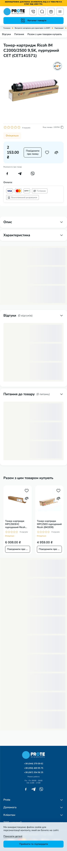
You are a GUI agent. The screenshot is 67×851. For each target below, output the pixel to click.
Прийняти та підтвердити (33, 844)
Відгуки (6, 34)
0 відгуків (26, 128)
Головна (6, 28)
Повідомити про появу (32, 152)
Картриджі (59, 28)
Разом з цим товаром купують (44, 34)
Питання (19, 34)
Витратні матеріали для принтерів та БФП (32, 28)
